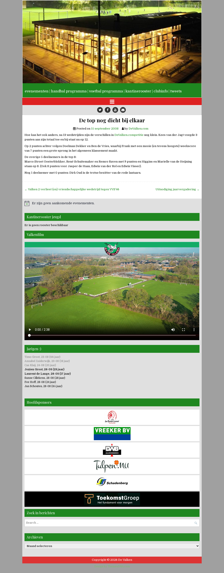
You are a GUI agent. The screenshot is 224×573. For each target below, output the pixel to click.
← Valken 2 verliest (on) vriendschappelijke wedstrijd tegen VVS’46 (71, 189)
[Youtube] (115, 110)
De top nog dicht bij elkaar (112, 120)
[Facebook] (107, 110)
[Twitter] (100, 110)
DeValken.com (138, 128)
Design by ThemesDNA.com (112, 566)
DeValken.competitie (129, 135)
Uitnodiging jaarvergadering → (178, 189)
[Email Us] (123, 110)
